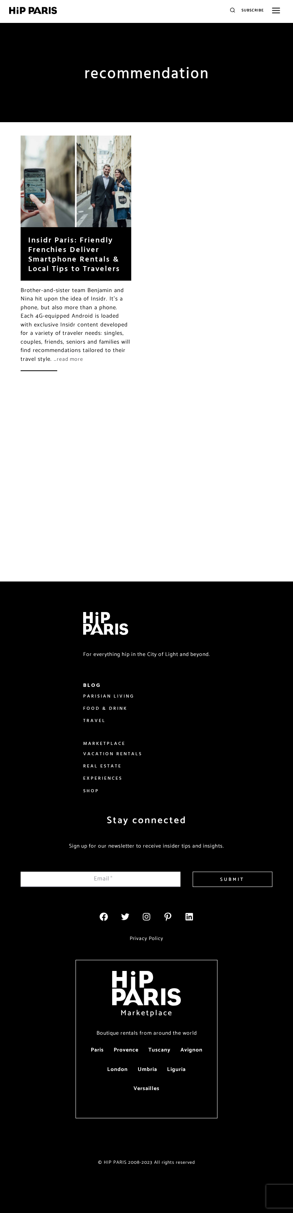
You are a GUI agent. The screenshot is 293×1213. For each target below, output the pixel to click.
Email (103, 879)
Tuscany (159, 1050)
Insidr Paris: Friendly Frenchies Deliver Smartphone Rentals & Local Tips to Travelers (74, 254)
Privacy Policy (146, 938)
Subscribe (252, 10)
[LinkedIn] (189, 917)
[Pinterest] (168, 917)
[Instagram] (146, 917)
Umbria (147, 1069)
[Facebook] (104, 917)
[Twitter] (125, 917)
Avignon (191, 1050)
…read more (68, 359)
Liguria (176, 1069)
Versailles (146, 1088)
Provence (126, 1050)
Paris (97, 1050)
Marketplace (147, 1013)
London (117, 1069)
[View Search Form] (232, 10)
